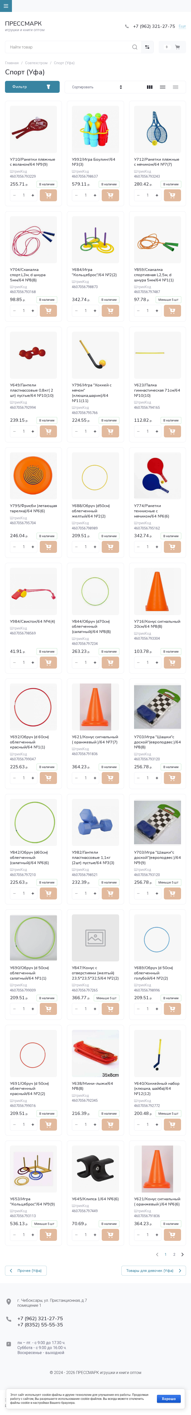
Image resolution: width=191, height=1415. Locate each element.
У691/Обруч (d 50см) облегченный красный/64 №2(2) (29, 1089)
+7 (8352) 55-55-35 (40, 1324)
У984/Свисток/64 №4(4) (32, 621)
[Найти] (135, 47)
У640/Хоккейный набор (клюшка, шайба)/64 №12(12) (157, 1089)
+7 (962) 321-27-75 (154, 26)
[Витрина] (149, 87)
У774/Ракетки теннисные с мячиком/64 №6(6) (151, 511)
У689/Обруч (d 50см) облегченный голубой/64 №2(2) (153, 973)
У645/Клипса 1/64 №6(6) (95, 1199)
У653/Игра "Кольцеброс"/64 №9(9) (32, 1201)
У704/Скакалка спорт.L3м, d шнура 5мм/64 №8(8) (28, 275)
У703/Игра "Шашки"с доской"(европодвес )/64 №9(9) (157, 858)
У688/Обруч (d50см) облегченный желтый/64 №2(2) (91, 511)
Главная (12, 63)
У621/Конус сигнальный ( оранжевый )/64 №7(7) (95, 739)
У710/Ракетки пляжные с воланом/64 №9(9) (32, 162)
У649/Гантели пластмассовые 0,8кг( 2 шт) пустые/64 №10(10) (32, 390)
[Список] (162, 87)
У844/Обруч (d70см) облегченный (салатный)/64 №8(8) (91, 627)
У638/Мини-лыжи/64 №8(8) (92, 1086)
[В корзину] (48, 195)
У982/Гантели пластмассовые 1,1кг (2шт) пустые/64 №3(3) (93, 858)
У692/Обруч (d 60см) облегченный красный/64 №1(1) (29, 742)
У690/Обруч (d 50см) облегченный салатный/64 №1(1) (29, 973)
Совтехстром (36, 63)
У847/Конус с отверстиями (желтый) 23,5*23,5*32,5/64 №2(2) (95, 973)
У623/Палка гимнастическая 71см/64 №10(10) (157, 390)
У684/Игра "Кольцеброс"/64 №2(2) (94, 272)
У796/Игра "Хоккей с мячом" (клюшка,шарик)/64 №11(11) (91, 392)
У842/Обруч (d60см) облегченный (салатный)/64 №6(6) (29, 858)
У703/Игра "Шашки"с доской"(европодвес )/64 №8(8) (157, 742)
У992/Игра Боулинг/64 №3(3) (93, 162)
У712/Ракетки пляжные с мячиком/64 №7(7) (156, 162)
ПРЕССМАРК (23, 24)
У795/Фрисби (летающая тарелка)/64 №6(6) (33, 508)
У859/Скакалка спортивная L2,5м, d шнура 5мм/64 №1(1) (154, 275)
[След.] (182, 1254)
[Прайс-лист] (175, 87)
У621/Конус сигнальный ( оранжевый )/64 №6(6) (157, 1201)
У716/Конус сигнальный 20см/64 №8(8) (157, 624)
